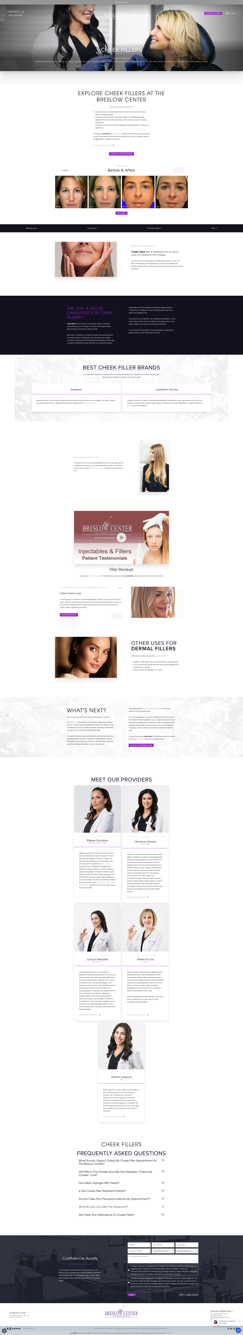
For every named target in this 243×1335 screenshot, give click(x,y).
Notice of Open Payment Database (157, 1328)
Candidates (91, 228)
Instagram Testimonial (69, 614)
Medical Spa (74, 722)
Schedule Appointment (213, 13)
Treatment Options (154, 228)
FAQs (213, 228)
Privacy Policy (158, 1290)
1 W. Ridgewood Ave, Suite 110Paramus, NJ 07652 (19, 1316)
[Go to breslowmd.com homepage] (120, 13)
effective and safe (90, 403)
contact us (141, 739)
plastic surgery (105, 864)
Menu (233, 13)
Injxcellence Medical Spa (221, 1311)
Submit (131, 1294)
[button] (227, 13)
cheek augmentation (97, 468)
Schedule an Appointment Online (121, 153)
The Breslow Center (17, 1312)
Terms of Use (168, 1290)
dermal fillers (117, 134)
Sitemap (129, 1328)
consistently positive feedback (153, 708)
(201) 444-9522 (15, 15)
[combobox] (139, 1251)
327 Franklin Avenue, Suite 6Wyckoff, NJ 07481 (219, 1314)
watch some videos (94, 576)
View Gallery (121, 213)
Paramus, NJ (16, 12)
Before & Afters (31, 228)
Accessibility (144, 1328)
